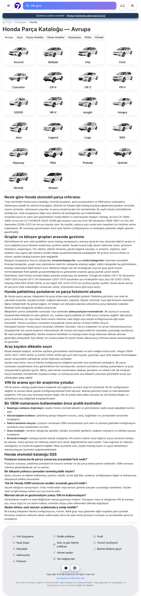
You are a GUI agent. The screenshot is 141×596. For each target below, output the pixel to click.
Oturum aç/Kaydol (107, 542)
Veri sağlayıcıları (66, 558)
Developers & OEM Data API (71, 578)
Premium (21, 561)
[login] (132, 6)
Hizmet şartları (65, 552)
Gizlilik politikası (65, 536)
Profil (100, 536)
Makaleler (22, 548)
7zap (8, 22)
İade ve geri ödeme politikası (68, 544)
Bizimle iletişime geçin (109, 548)
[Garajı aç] (122, 6)
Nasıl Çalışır (23, 542)
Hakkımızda (23, 555)
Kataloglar (20, 22)
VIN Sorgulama (25, 536)
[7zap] (18, 6)
